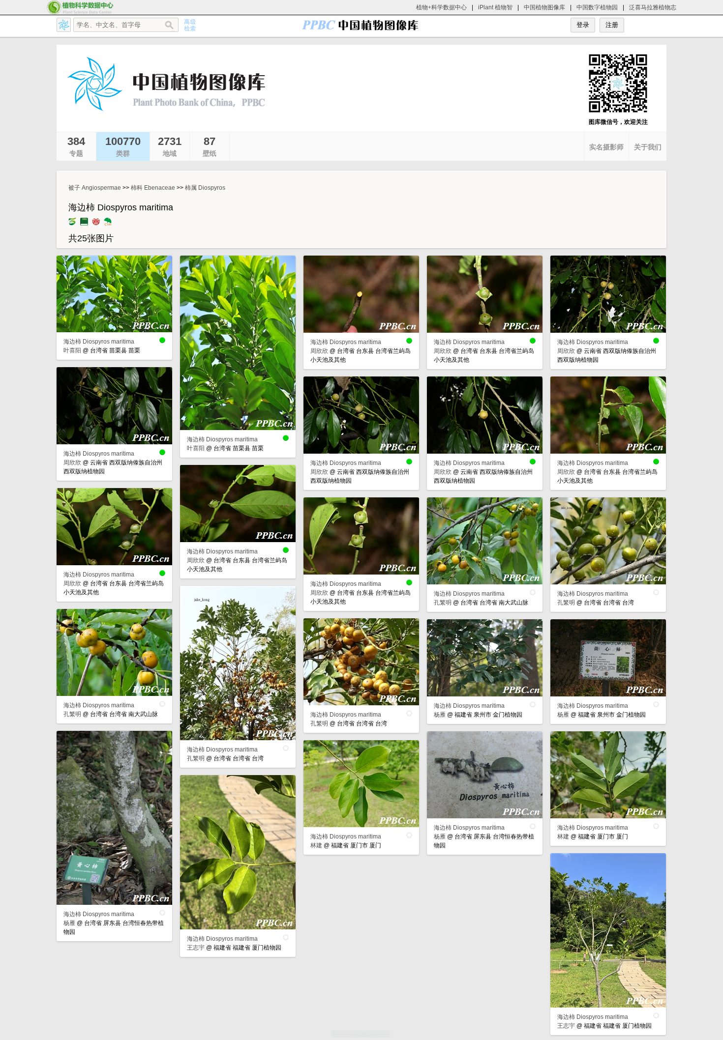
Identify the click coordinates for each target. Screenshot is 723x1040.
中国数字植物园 (597, 7)
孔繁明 (443, 602)
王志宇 (196, 947)
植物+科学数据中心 (441, 7)
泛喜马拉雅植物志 (652, 7)
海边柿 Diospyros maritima (98, 341)
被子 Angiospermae (94, 187)
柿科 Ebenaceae (153, 187)
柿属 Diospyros (205, 187)
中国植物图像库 (544, 7)
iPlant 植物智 (495, 7)
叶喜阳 (72, 350)
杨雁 (440, 714)
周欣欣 (319, 350)
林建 (563, 836)
